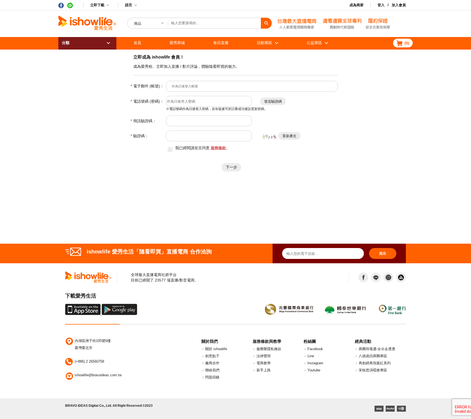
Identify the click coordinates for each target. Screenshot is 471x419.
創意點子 (212, 356)
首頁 (137, 43)
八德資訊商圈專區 (373, 356)
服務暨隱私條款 (268, 349)
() (406, 43)
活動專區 (264, 43)
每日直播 (220, 43)
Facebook (315, 349)
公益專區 (314, 43)
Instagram (315, 363)
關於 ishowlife (216, 349)
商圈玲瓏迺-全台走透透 (377, 349)
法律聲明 (263, 356)
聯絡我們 (212, 370)
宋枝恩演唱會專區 (373, 370)
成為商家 (356, 5)
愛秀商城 (177, 43)
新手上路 (263, 370)
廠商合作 (212, 363)
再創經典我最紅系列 (375, 363)
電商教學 (263, 363)
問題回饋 (212, 377)
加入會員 (399, 5)
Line (310, 356)
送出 (382, 253)
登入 (381, 5)
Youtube (313, 370)
